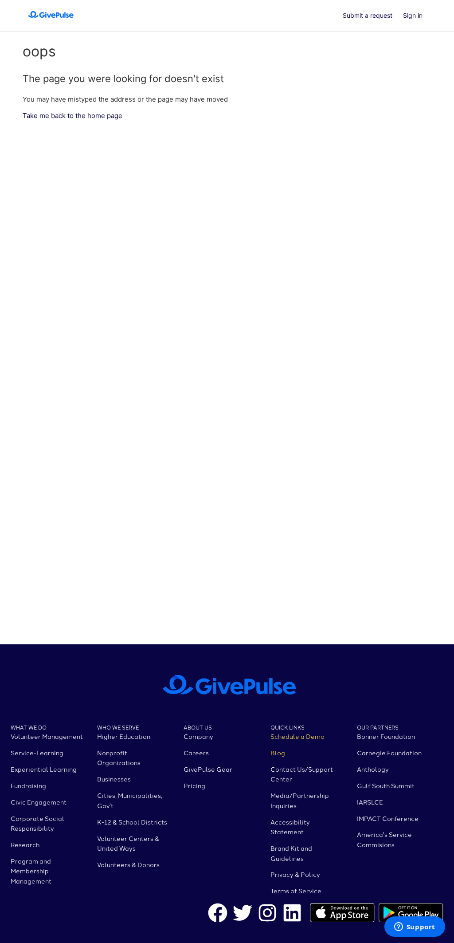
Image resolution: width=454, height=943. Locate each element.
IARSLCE (370, 801)
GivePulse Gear (208, 769)
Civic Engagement (39, 801)
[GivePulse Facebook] (217, 914)
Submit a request (367, 15)
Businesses (114, 778)
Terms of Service (295, 890)
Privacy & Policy (295, 874)
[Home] (51, 20)
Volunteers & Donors (128, 864)
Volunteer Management (47, 736)
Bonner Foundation (386, 736)
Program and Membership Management (31, 870)
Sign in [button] (413, 15)
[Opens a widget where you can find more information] (414, 927)
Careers (196, 752)
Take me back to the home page (72, 115)
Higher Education (123, 736)
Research (25, 844)
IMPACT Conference (388, 818)
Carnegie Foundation (389, 752)
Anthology (373, 769)
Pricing (194, 785)
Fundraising (28, 785)
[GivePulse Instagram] (267, 914)
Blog (277, 752)
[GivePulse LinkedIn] (292, 914)
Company (198, 736)
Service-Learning (37, 752)
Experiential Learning (44, 769)
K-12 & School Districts (132, 821)
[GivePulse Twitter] (242, 914)
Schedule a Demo (297, 736)
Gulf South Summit (386, 785)
